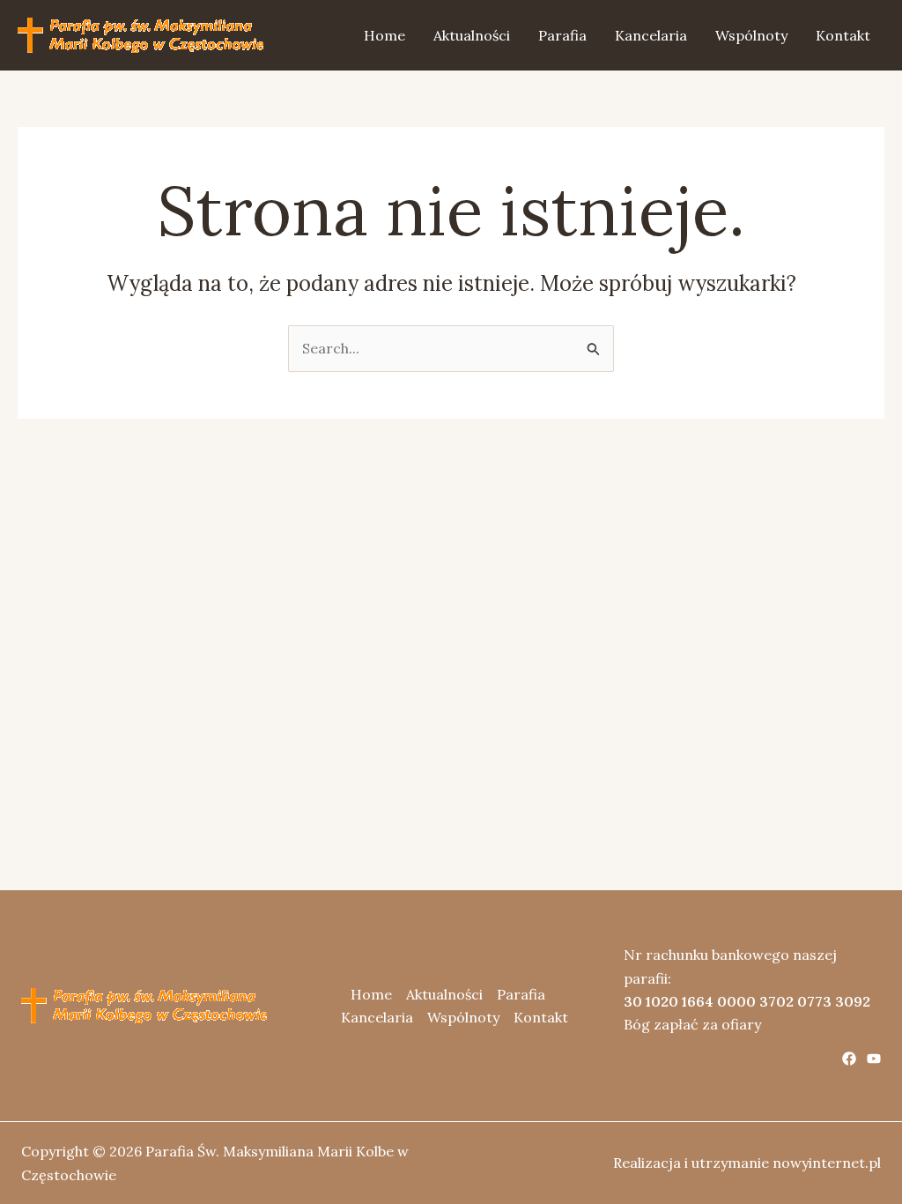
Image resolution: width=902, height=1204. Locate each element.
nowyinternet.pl (827, 1162)
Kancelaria (651, 35)
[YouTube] (874, 1059)
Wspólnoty (751, 35)
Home (384, 35)
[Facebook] (849, 1059)
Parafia (562, 35)
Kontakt (843, 35)
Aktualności (471, 35)
